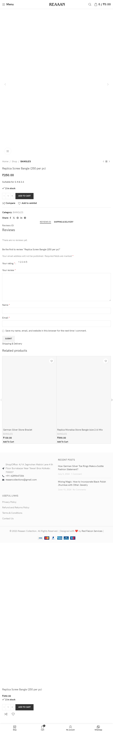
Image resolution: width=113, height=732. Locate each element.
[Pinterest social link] (18, 218)
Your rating (8, 263)
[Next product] (109, 161)
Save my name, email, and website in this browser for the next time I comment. (46, 330)
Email (6, 317)
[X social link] (14, 218)
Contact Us (8, 518)
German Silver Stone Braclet (17, 429)
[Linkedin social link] (21, 218)
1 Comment (76, 474)
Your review (9, 270)
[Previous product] (103, 161)
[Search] (90, 4)
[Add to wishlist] (51, 361)
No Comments (79, 489)
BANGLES (25, 161)
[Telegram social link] (25, 218)
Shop (14, 161)
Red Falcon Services (92, 531)
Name (6, 305)
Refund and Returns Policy (15, 507)
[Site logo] (57, 4)
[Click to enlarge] (7, 151)
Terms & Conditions (12, 513)
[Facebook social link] (10, 218)
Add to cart (24, 196)
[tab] (45, 222)
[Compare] (6, 714)
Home (5, 161)
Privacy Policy (9, 502)
